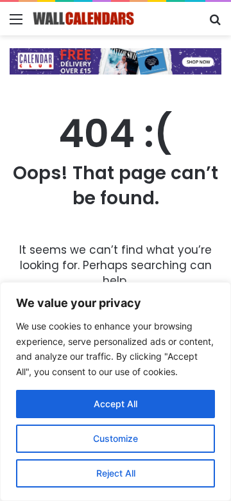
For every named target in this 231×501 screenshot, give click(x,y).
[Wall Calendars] (83, 18)
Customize (115, 438)
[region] (115, 391)
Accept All (115, 403)
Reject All (115, 473)
